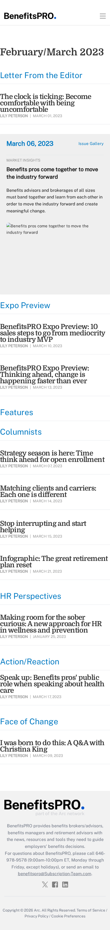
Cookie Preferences (68, 916)
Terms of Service (91, 910)
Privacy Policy (36, 916)
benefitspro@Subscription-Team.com (54, 873)
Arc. (37, 910)
